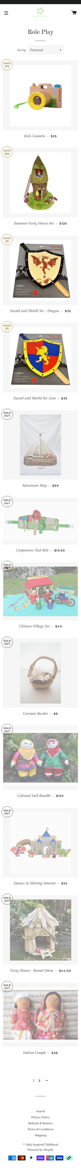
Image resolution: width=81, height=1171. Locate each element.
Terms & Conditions (41, 1129)
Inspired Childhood (45, 1144)
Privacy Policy (40, 1117)
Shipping (40, 1135)
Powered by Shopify (40, 1150)
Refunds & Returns (40, 1123)
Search (40, 1111)
